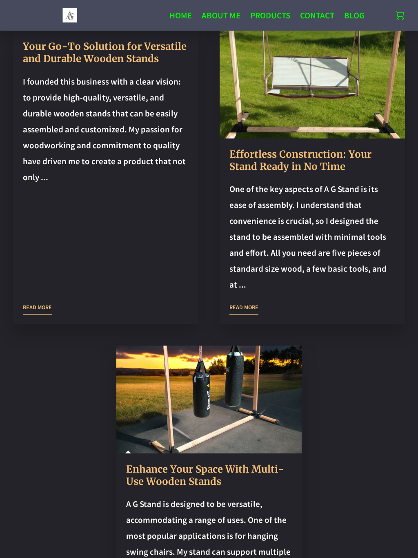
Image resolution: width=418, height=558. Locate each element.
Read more (37, 307)
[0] (400, 15)
